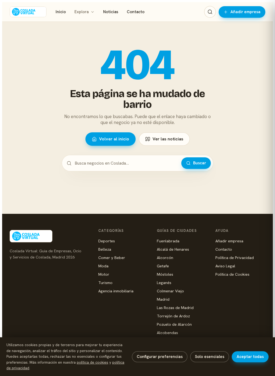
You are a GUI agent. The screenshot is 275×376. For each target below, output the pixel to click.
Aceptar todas (250, 356)
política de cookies (92, 362)
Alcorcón (165, 257)
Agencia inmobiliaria (115, 290)
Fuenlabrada (168, 240)
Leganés (164, 282)
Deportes (106, 240)
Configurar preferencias (160, 356)
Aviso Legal (225, 265)
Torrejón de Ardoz (173, 315)
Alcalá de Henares (173, 249)
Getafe (163, 265)
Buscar (199, 163)
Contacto (135, 12)
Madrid (163, 299)
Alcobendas (167, 332)
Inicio (61, 12)
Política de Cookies (232, 274)
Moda (103, 265)
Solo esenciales (209, 356)
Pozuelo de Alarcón (174, 324)
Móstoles (165, 274)
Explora (81, 12)
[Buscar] (210, 12)
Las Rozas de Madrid (175, 307)
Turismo (105, 282)
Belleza (104, 249)
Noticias (110, 12)
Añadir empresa (245, 12)
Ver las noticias (168, 139)
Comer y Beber (111, 257)
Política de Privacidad (234, 257)
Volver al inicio (114, 139)
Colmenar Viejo (170, 290)
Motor (103, 274)
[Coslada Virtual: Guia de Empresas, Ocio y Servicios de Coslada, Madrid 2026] (28, 11)
